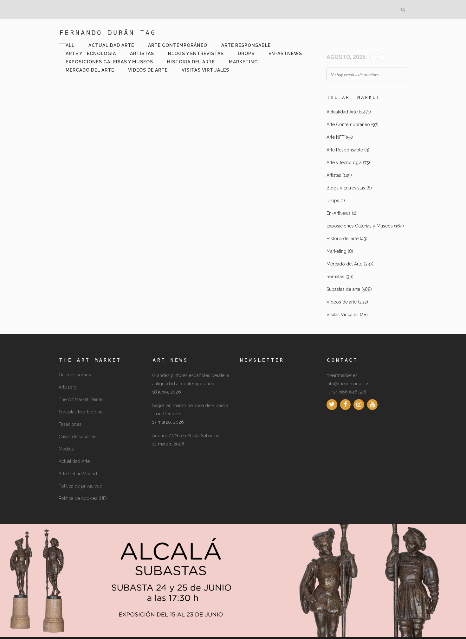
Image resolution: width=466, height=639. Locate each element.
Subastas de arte (343, 289)
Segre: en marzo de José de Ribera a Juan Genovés (190, 409)
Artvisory (68, 387)
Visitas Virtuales (343, 314)
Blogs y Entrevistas (346, 187)
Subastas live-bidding (81, 411)
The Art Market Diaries (81, 399)
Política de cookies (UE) (83, 498)
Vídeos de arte (342, 301)
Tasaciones (70, 424)
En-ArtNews (339, 213)
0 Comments (111, 241)
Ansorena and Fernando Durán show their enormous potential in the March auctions (118, 176)
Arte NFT (336, 137)
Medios (66, 448)
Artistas (334, 175)
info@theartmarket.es (348, 383)
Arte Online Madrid (78, 473)
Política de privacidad (80, 486)
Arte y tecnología (344, 162)
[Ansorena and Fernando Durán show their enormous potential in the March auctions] (120, 124)
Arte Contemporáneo (348, 124)
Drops (333, 200)
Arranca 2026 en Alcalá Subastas (185, 435)
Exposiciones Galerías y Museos (360, 225)
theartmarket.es (342, 375)
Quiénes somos (75, 374)
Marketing (336, 251)
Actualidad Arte (342, 111)
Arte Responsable (345, 149)
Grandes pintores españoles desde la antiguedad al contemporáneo (190, 379)
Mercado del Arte (344, 263)
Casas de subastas (77, 436)
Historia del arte (343, 238)
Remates (335, 276)
